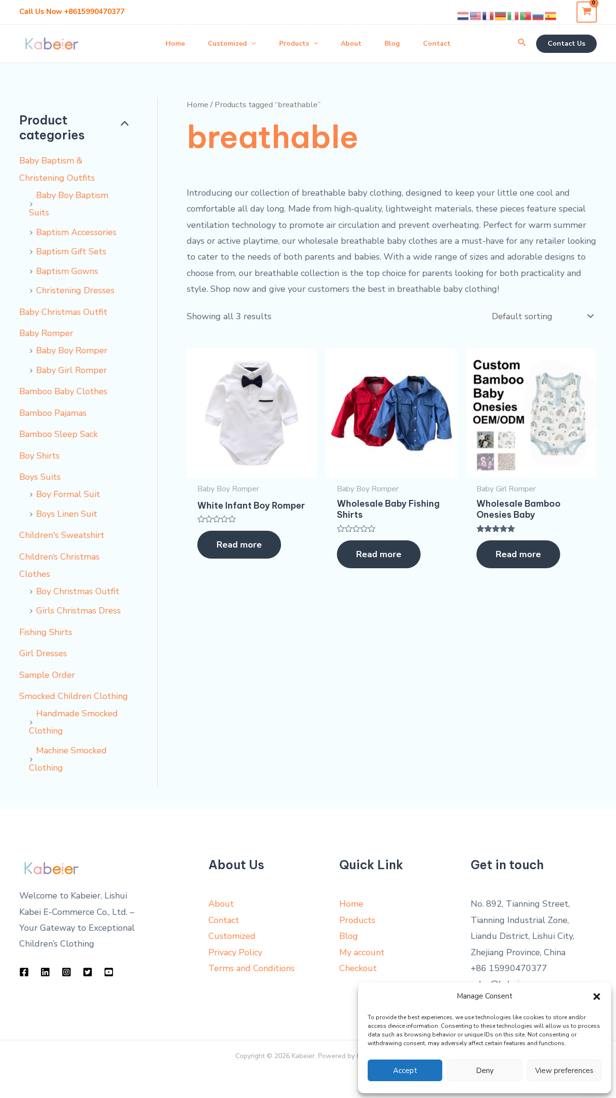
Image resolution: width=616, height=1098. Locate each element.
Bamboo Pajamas (53, 413)
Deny (485, 1070)
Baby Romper (46, 333)
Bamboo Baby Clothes (63, 391)
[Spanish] (551, 15)
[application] (251, 44)
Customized (232, 936)
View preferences (564, 1070)
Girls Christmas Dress (78, 610)
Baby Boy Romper (71, 350)
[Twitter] (87, 972)
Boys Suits (40, 477)
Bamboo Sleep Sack (58, 434)
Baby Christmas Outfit (63, 312)
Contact (223, 920)
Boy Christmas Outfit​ (77, 591)
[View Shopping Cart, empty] (587, 11)
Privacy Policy (235, 952)
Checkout (358, 968)
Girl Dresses (43, 653)
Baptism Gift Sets (71, 251)
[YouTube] (109, 972)
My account (362, 952)
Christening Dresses (75, 290)
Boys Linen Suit (66, 514)
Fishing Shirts (45, 632)
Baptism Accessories (76, 232)
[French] (488, 15)
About (221, 904)
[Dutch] (463, 15)
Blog (348, 936)
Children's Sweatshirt (61, 535)
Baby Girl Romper (71, 370)
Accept (405, 1070)
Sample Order (47, 675)
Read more (239, 544)
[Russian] (538, 15)
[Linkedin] (45, 972)
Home (197, 104)
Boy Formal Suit (68, 494)
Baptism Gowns (67, 271)
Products (357, 920)
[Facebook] (24, 972)
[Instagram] (66, 972)
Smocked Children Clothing (73, 696)
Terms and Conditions (251, 968)
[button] (597, 996)
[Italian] (513, 15)
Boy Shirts (39, 456)
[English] (476, 15)
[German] (501, 15)
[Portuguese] (526, 15)
